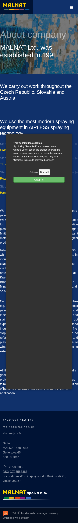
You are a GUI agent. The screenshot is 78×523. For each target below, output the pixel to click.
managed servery (47, 513)
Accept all (39, 179)
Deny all (44, 172)
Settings (34, 172)
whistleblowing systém (16, 517)
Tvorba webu (28, 513)
